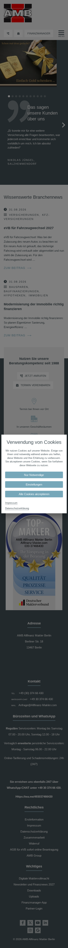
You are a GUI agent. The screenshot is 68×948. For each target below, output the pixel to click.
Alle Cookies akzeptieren (34, 494)
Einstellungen (34, 484)
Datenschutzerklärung (17, 508)
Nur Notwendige (34, 475)
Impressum (11, 503)
